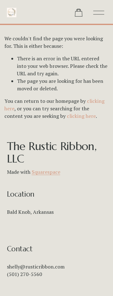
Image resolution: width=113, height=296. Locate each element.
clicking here (81, 116)
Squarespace (46, 171)
